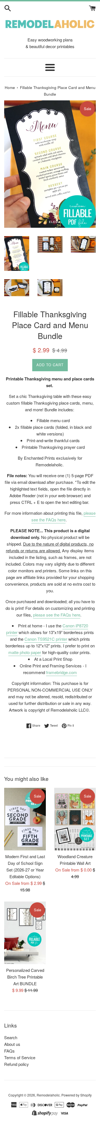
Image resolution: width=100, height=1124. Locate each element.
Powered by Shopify (76, 1095)
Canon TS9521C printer (45, 639)
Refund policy (16, 1064)
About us (12, 1044)
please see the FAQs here (63, 516)
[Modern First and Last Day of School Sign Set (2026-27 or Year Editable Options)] (25, 819)
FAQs (9, 1051)
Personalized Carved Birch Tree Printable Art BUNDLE (25, 976)
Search (10, 1037)
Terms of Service (19, 1057)
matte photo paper (24, 652)
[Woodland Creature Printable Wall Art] (75, 819)
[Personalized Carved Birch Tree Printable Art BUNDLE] (25, 933)
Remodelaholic (48, 1095)
